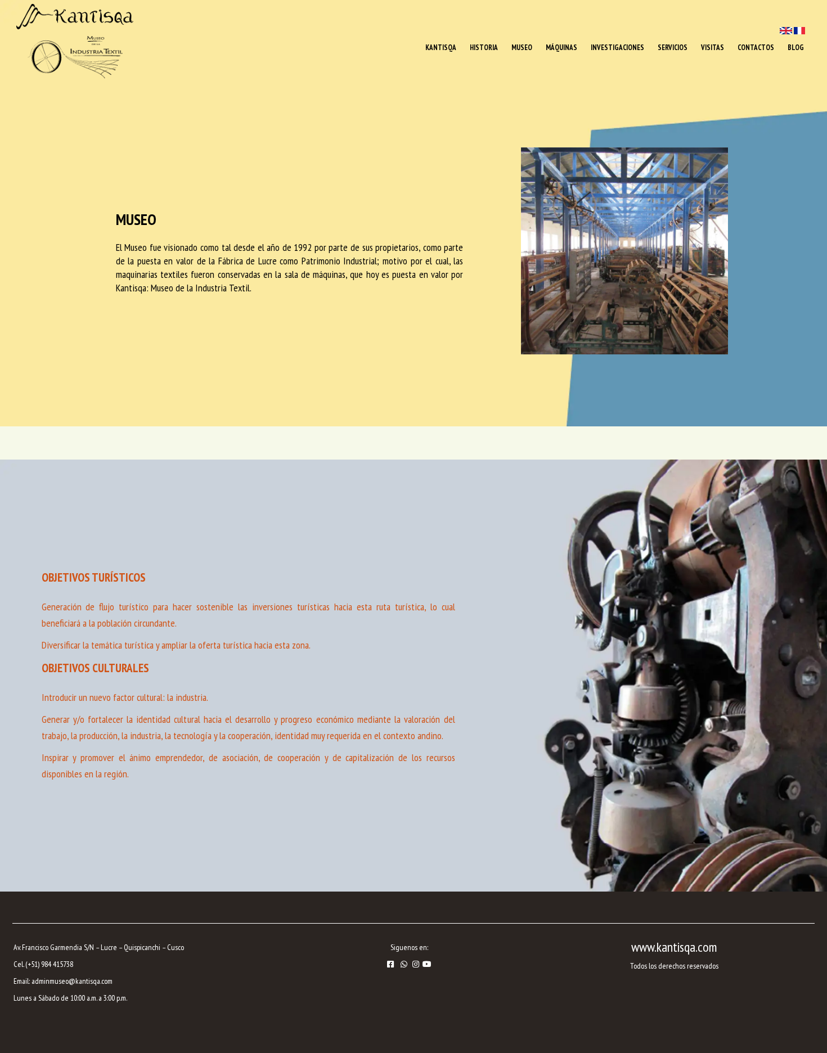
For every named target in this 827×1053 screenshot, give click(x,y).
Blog (796, 47)
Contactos (756, 47)
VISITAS (712, 47)
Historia (484, 47)
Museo (521, 47)
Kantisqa (440, 47)
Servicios (672, 47)
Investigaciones (617, 47)
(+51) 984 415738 (49, 964)
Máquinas (561, 47)
